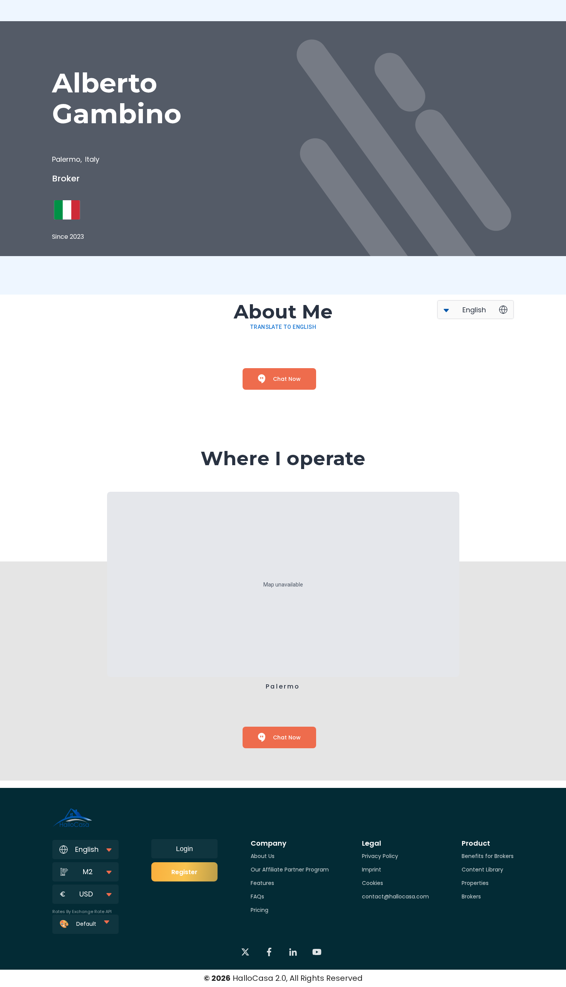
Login (184, 849)
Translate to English (283, 327)
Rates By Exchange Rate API (82, 911)
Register (184, 872)
